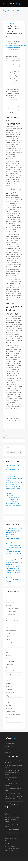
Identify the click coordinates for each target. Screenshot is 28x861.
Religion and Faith (10, 692)
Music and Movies (10, 661)
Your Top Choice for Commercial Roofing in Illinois (13, 833)
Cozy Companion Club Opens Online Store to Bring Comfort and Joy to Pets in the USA (13, 553)
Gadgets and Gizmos (11, 630)
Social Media (9, 708)
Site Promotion (9, 705)
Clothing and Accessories (12, 608)
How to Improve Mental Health (13, 793)
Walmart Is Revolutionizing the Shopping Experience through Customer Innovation (12, 848)
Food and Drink (9, 627)
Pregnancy (8, 680)
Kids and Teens (9, 649)
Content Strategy (10, 743)
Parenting (8, 667)
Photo (9, 41)
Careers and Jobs (10, 602)
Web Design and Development (13, 714)
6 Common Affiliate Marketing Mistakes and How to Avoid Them (13, 488)
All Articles (8, 752)
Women (8, 717)
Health (7, 636)
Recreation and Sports (11, 686)
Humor (7, 645)
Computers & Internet (11, 611)
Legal (7, 652)
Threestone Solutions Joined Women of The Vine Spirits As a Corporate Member (13, 572)
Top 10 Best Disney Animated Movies (12, 825)
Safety (7, 696)
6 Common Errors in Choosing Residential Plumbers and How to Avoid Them (13, 507)
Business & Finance (10, 599)
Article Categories (14, 8)
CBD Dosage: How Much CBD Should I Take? (12, 761)
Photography (9, 674)
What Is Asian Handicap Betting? (11, 778)
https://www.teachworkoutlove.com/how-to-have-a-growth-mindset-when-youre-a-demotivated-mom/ (16, 47)
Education (8, 617)
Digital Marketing (10, 746)
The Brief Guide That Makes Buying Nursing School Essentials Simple (13, 772)
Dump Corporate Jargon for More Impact (13, 766)
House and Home (10, 642)
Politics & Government (11, 677)
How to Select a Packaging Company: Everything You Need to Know (14, 478)
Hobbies (8, 639)
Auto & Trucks (9, 596)
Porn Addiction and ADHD (12, 568)
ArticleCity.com (6, 8)
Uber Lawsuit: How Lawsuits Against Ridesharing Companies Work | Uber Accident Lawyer (13, 812)
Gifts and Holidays (10, 633)
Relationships (9, 689)
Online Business (9, 664)
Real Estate (8, 683)
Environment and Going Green (13, 620)
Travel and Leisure (10, 711)
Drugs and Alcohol (10, 614)
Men (7, 658)
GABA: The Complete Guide (12, 829)
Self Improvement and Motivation (14, 699)
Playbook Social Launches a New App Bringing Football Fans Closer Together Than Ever (14, 564)
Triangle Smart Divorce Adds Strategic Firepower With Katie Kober (13, 547)
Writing (7, 724)
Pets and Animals (10, 670)
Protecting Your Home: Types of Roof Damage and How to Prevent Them (13, 493)
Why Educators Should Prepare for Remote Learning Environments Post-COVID (13, 798)
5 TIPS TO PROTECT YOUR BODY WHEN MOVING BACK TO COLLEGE (13, 838)
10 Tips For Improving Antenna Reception (13, 789)
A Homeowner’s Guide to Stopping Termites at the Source (12, 534)
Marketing (8, 655)
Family (7, 624)
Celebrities (8, 605)
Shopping (8, 702)
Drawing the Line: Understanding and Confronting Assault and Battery (13, 783)
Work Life (8, 721)
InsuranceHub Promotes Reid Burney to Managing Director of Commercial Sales (14, 558)
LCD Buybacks (9, 843)
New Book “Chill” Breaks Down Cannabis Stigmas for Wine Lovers (12, 819)
